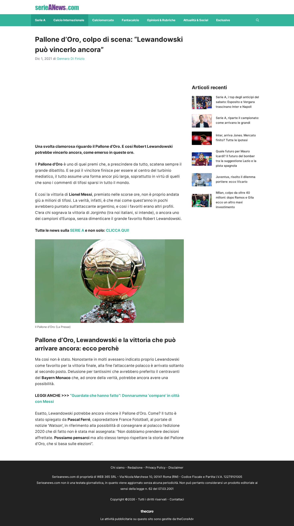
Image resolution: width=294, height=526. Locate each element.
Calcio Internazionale (68, 20)
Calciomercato (103, 20)
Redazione (135, 467)
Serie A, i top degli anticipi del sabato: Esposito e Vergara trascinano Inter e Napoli (237, 102)
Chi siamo (118, 467)
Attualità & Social (195, 20)
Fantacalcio (130, 20)
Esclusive (223, 20)
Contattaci (177, 499)
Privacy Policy (155, 467)
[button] (257, 20)
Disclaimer (175, 467)
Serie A (40, 20)
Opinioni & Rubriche (161, 20)
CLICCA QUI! (117, 230)
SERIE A (77, 230)
